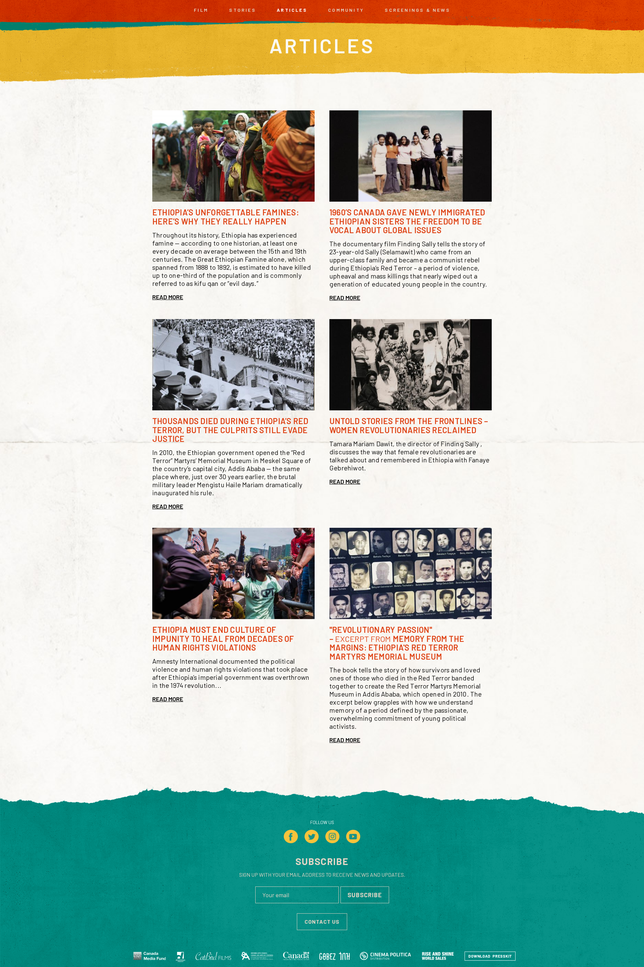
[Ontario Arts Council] (257, 956)
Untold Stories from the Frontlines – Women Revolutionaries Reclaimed (408, 425)
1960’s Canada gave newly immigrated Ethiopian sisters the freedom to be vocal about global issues (407, 221)
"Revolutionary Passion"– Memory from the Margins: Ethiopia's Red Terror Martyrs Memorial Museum (396, 643)
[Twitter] (312, 836)
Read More (167, 297)
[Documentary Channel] (180, 956)
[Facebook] (291, 836)
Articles (292, 10)
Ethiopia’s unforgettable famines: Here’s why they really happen (225, 216)
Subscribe (364, 895)
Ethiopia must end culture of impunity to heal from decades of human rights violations (223, 638)
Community (346, 10)
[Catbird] (213, 956)
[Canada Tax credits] (296, 956)
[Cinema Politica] (385, 956)
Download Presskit (490, 956)
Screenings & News (417, 10)
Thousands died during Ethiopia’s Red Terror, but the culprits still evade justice (230, 430)
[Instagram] (332, 836)
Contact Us (322, 921)
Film (201, 10)
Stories (242, 10)
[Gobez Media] (334, 956)
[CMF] (149, 956)
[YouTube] (353, 836)
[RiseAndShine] (437, 956)
